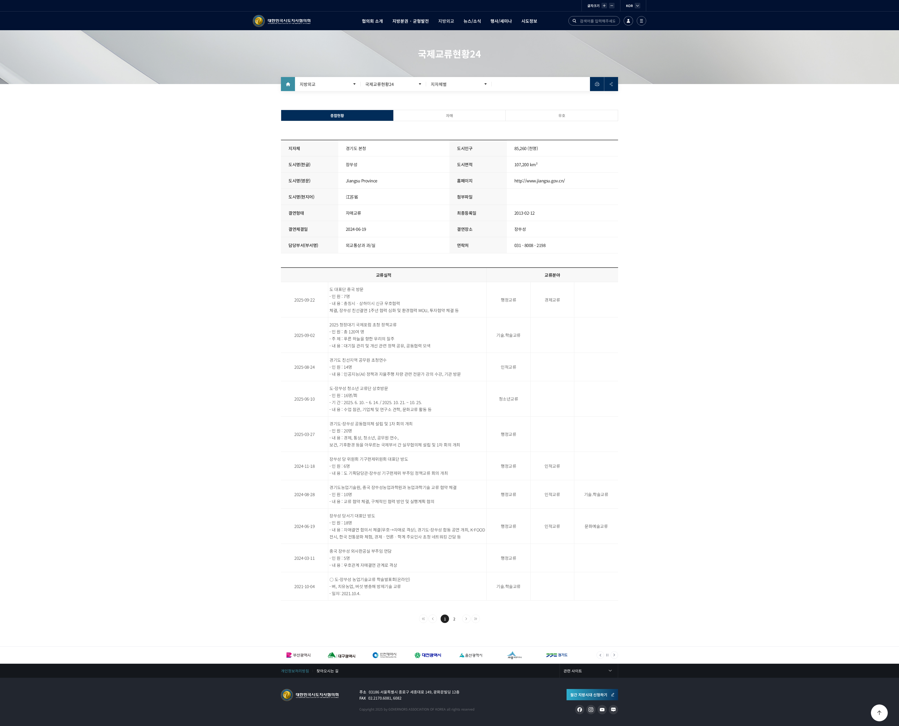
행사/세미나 (501, 21)
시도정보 (529, 21)
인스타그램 (591, 709)
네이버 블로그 (613, 709)
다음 (466, 619)
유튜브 (602, 709)
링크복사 (611, 84)
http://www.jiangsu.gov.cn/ (539, 180)
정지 (607, 655)
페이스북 (579, 709)
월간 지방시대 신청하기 (588, 694)
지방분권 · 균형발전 (410, 21)
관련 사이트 (573, 671)
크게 (604, 5)
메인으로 (310, 695)
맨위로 (879, 712)
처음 (423, 619)
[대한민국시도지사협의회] (281, 20)
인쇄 (597, 84)
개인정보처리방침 (295, 671)
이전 (432, 619)
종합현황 (337, 115)
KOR (629, 5)
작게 (612, 5)
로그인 (628, 21)
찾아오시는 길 (328, 671)
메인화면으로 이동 (288, 84)
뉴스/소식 (472, 21)
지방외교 (446, 21)
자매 (449, 115)
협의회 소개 (372, 21)
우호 (561, 115)
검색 (574, 20)
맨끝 (476, 619)
